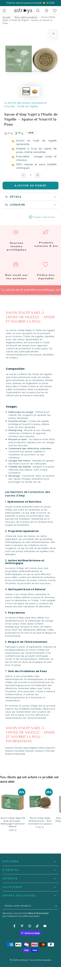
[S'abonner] (56, 906)
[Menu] (4, 11)
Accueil (7, 17)
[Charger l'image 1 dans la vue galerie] (26, 91)
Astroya (23, 960)
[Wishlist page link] (54, 10)
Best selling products (26, 17)
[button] (37, 11)
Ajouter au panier (30, 185)
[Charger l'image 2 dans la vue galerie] (34, 91)
